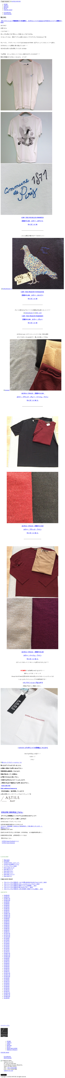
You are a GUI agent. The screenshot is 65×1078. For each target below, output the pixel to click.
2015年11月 (7, 975)
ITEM (8, 1044)
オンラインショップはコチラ (33, 682)
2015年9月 (7, 978)
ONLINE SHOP (8, 10)
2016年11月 (7, 955)
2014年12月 (7, 993)
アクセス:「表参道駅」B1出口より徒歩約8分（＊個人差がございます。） (22, 826)
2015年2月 (7, 989)
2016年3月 (7, 968)
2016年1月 (7, 971)
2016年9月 (7, 958)
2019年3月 (7, 908)
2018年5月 (7, 925)
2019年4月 (7, 907)
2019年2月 (7, 910)
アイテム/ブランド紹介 (10, 866)
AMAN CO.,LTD (8, 1070)
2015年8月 (7, 980)
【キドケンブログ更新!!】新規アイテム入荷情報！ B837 (20, 885)
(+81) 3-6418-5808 (12, 1067)
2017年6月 (7, 943)
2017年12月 (7, 933)
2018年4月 (7, 926)
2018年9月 (7, 918)
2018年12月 (7, 913)
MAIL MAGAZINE (12, 1048)
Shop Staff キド (8, 876)
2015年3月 (7, 988)
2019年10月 (7, 900)
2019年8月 (7, 903)
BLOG (5, 8)
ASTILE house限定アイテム (11, 864)
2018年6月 (7, 923)
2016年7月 (7, 961)
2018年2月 (7, 930)
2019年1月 (7, 912)
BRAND (6, 7)
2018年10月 (7, 917)
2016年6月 (7, 963)
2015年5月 (7, 984)
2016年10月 (7, 956)
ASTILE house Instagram (8, 842)
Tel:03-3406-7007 (5, 785)
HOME (6, 4)
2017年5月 (7, 945)
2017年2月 (7, 950)
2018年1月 (7, 931)
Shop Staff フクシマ (9, 874)
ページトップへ (5, 1025)
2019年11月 (7, 898)
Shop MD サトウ (8, 869)
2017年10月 (7, 936)
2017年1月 (7, 951)
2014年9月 (7, 998)
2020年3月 (7, 897)
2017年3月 (7, 948)
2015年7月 (7, 981)
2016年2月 (7, 970)
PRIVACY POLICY (12, 1049)
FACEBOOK (7, 12)
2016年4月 (7, 966)
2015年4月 (7, 986)
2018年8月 (7, 920)
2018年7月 (7, 922)
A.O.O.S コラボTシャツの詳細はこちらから (33, 748)
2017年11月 (7, 935)
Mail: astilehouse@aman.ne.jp (9, 788)
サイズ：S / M (32, 323)
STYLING (6, 861)
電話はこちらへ (5, 827)
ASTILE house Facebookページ (10, 841)
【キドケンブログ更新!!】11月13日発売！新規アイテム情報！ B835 (23, 889)
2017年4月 (7, 946)
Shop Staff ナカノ (8, 871)
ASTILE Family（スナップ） (12, 862)
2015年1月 (7, 991)
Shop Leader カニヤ (9, 867)
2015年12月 (7, 973)
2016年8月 (7, 960)
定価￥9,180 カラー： (30, 319)
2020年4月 (7, 895)
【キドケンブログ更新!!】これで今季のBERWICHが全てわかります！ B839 (25, 882)
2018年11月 (7, 915)
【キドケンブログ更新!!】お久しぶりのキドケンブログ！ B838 (21, 884)
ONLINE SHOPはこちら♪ (12, 812)
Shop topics (7, 860)
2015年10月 (7, 976)
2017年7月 (7, 941)
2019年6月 (7, 905)
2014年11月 (7, 994)
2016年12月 (7, 953)
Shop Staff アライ (8, 872)
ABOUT (6, 5)
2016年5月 (7, 965)
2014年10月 (7, 996)
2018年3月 (7, 928)
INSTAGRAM (7, 14)
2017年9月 (7, 938)
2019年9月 (7, 902)
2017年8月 (7, 940)
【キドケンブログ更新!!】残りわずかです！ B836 (18, 887)
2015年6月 (7, 983)
